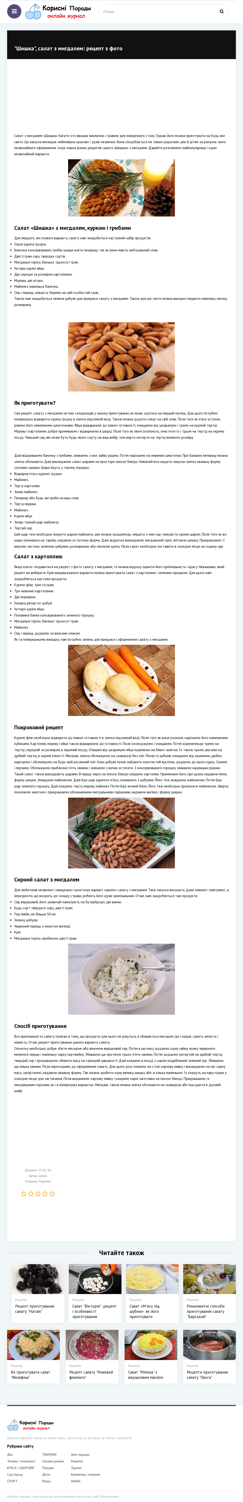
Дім (10, 1454)
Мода (46, 1481)
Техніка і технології (21, 1461)
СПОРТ (12, 1481)
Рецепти (45, 1181)
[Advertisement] (121, 99)
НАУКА (75, 1481)
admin (43, 1176)
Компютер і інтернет (85, 1474)
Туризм (76, 1468)
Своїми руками (53, 1461)
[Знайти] (222, 11)
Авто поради (80, 1454)
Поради (48, 1468)
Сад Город (15, 1474)
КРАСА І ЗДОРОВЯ (20, 1468)
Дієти (46, 1474)
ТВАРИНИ (49, 1454)
